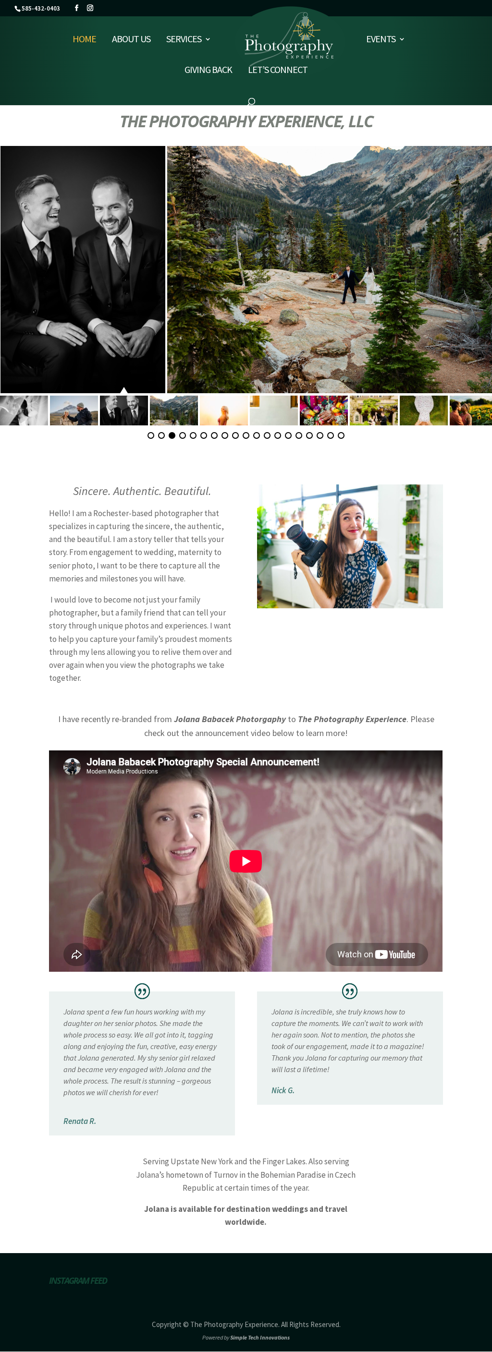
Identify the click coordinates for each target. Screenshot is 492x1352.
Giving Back (208, 70)
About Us (131, 40)
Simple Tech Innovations (260, 1337)
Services (183, 40)
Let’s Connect (278, 70)
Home (84, 40)
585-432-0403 (41, 8)
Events (380, 40)
